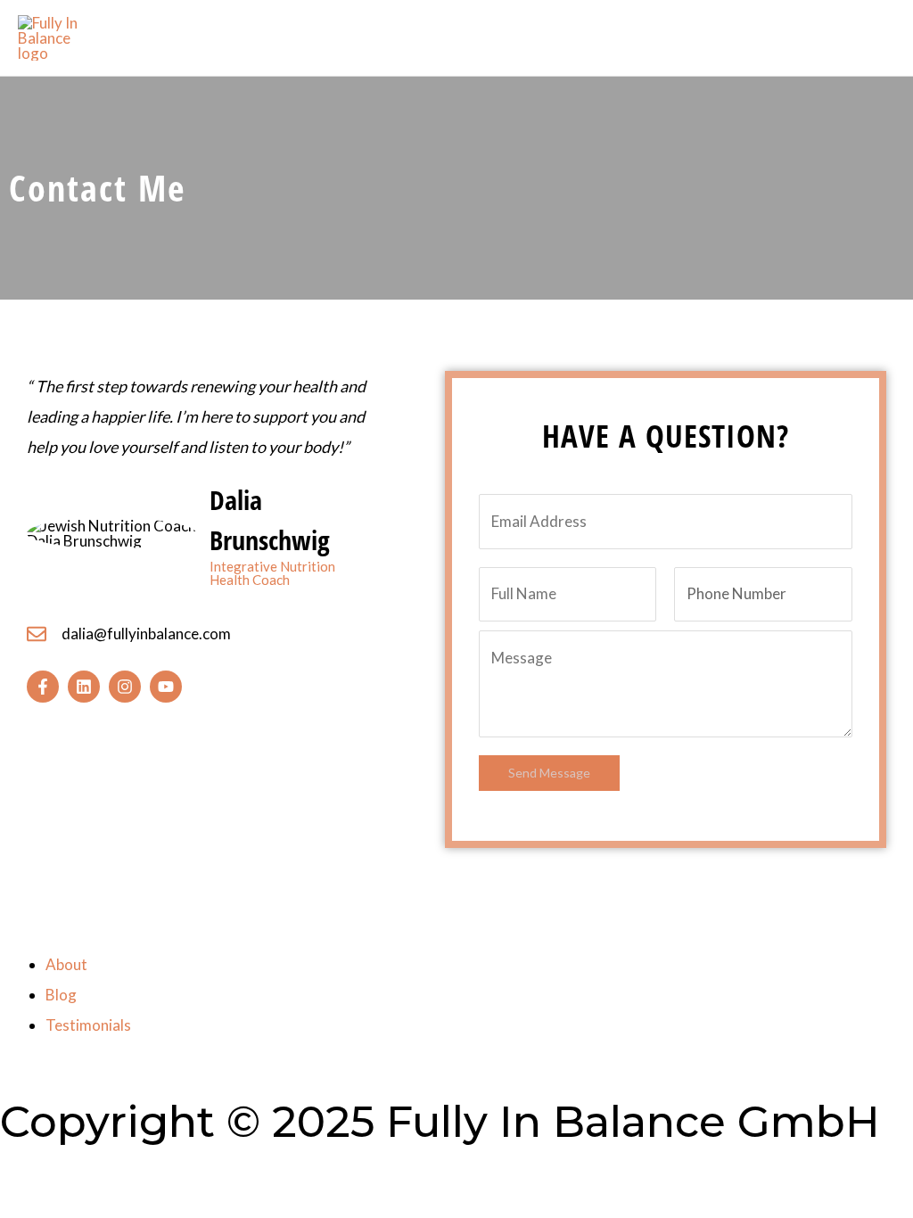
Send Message (549, 772)
